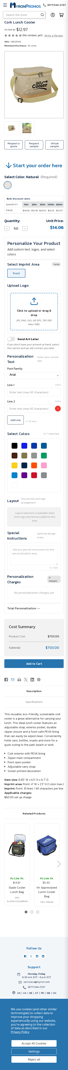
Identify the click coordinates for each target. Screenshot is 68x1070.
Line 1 (10, 385)
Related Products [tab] (34, 813)
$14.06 (26, 210)
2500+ (59, 204)
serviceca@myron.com (37, 982)
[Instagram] (37, 956)
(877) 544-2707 (36, 987)
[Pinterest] (39, 680)
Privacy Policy (20, 1032)
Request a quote (14, 144)
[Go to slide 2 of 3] (31, 912)
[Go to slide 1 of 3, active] (26, 912)
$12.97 (59, 210)
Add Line (15, 420)
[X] (26, 680)
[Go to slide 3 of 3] (37, 912)
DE (30, 993)
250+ (34, 204)
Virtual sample (54, 144)
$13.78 (34, 210)
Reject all (34, 1059)
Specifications (34, 702)
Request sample (34, 144)
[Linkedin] (32, 680)
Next (58, 863)
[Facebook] (6, 680)
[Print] (19, 680)
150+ (26, 204)
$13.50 (42, 210)
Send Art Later (28, 339)
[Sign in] (52, 14)
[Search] (42, 14)
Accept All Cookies (34, 1043)
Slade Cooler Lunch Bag (17, 889)
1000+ (51, 204)
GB (48, 993)
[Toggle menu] (5, 5)
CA (24, 993)
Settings (34, 1051)
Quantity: (12, 221)
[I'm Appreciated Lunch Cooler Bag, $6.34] (46, 845)
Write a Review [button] (53, 35)
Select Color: (30, 177)
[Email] (13, 680)
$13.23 (51, 210)
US (18, 993)
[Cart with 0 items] (61, 14)
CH (54, 993)
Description (34, 691)
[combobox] (34, 375)
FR (42, 993)
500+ (43, 204)
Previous (5, 863)
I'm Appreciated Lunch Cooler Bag (47, 891)
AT (36, 993)
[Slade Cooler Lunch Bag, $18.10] (17, 845)
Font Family (15, 368)
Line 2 (11, 401)
